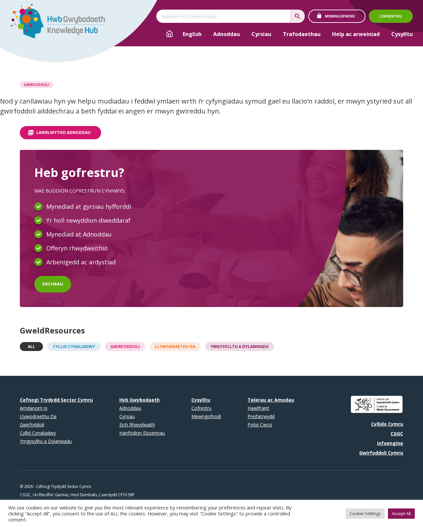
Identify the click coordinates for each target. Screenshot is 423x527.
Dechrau (52, 284)
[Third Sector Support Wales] (55, 23)
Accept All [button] (401, 513)
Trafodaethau (302, 34)
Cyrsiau (261, 34)
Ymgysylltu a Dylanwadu (240, 346)
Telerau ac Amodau (271, 400)
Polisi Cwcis (260, 424)
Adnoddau (226, 34)
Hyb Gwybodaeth (139, 400)
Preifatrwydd (261, 416)
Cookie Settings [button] (365, 513)
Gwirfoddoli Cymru (381, 453)
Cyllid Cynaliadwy (74, 346)
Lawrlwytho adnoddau (63, 132)
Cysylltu (402, 34)
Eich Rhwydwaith (137, 424)
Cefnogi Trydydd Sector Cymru (56, 400)
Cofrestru (390, 16)
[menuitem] (192, 34)
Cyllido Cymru (387, 424)
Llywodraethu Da (175, 346)
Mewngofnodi (340, 16)
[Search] (297, 16)
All (31, 346)
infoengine (390, 443)
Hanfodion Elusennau (142, 433)
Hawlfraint (258, 408)
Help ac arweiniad (356, 34)
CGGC (397, 433)
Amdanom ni (33, 408)
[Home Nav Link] (169, 34)
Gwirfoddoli (36, 84)
